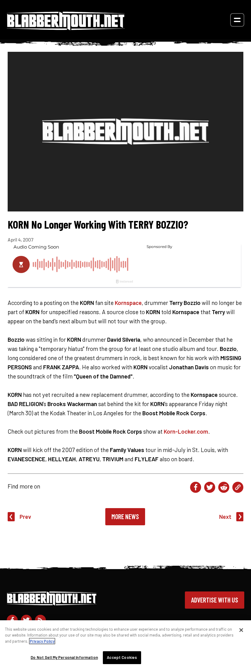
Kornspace (128, 302)
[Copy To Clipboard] (237, 487)
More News (125, 516)
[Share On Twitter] (209, 487)
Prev (25, 516)
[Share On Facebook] (195, 487)
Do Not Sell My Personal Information (64, 657)
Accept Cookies (122, 657)
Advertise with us (214, 600)
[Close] (241, 630)
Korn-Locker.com (186, 431)
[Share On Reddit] (223, 487)
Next (225, 516)
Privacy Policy (42, 641)
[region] (125, 644)
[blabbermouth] (66, 28)
